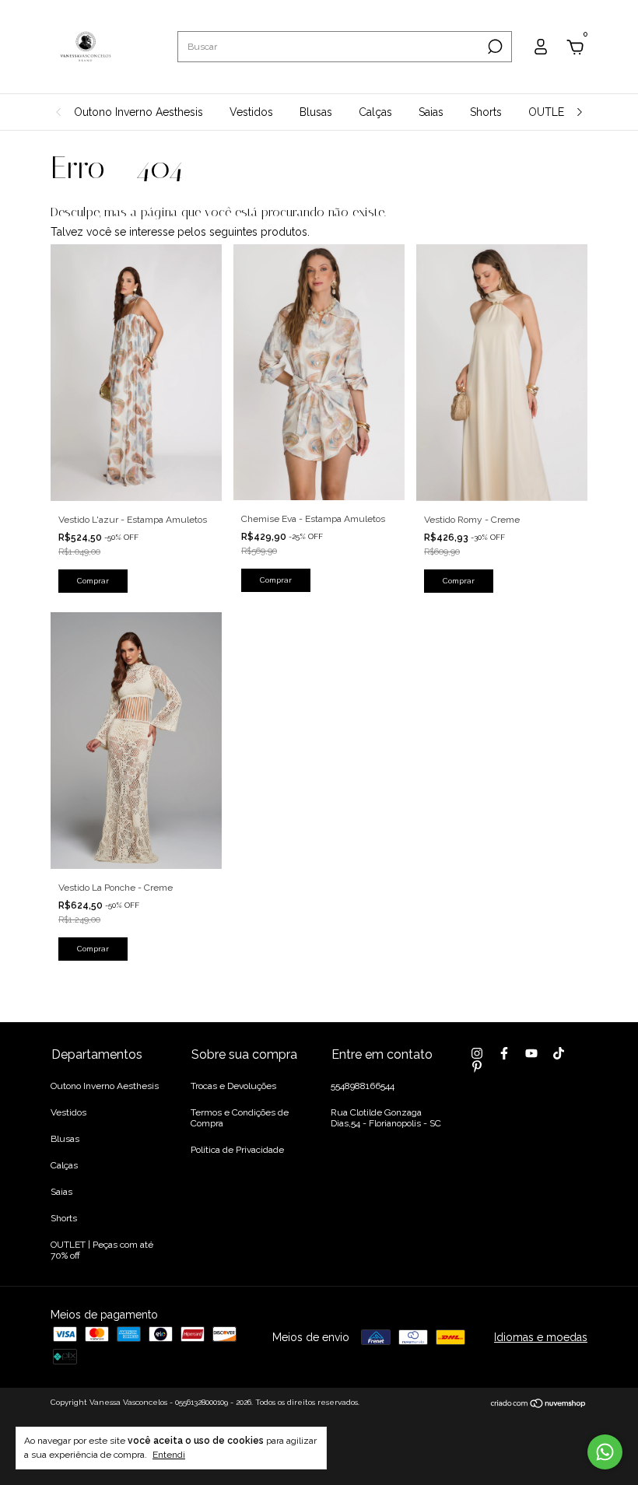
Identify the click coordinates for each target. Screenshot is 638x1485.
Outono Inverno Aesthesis (138, 112)
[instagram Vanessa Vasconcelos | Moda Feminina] (477, 1053)
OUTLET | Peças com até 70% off (102, 1250)
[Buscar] (493, 46)
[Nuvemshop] (538, 1404)
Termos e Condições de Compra (240, 1118)
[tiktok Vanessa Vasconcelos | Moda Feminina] (558, 1053)
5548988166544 (362, 1085)
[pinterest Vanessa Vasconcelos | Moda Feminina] (477, 1066)
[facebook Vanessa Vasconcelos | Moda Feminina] (504, 1053)
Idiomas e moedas (540, 1337)
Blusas (316, 112)
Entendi (168, 1454)
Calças (375, 112)
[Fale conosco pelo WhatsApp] (604, 1451)
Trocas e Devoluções (233, 1085)
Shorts (486, 112)
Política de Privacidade (237, 1149)
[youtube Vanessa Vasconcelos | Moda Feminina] (531, 1053)
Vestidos (251, 112)
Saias (431, 112)
